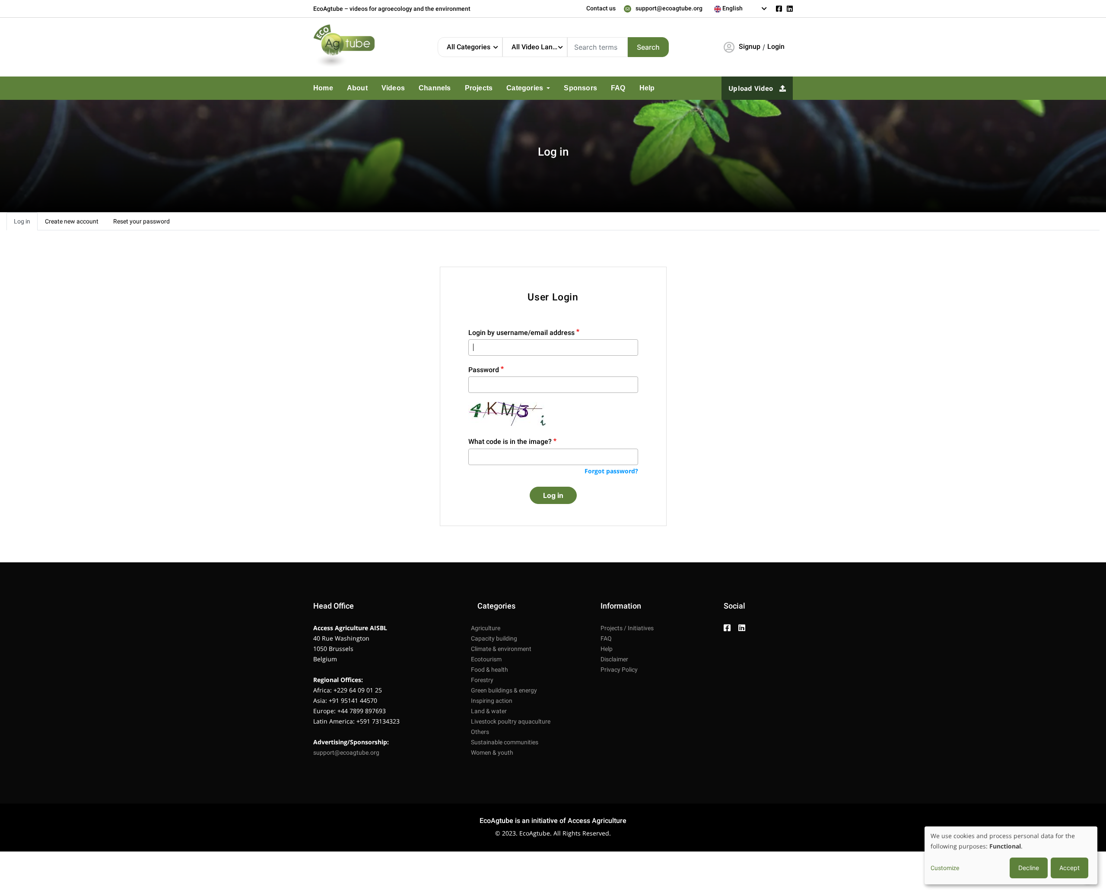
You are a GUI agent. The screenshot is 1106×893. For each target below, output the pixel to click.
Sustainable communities (504, 742)
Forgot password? (611, 471)
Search (648, 47)
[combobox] (741, 9)
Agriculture (485, 628)
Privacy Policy (619, 669)
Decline (1028, 867)
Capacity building (494, 638)
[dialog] (1011, 855)
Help (617, 88)
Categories (507, 88)
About (353, 88)
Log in (22, 221)
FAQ (591, 88)
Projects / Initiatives (627, 628)
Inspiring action (491, 700)
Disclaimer (614, 659)
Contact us (601, 8)
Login (776, 46)
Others (480, 731)
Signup (749, 46)
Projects (464, 88)
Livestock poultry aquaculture (510, 721)
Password (483, 370)
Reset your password (141, 221)
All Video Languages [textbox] (539, 47)
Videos (386, 88)
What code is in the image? (510, 441)
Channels (424, 88)
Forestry (482, 679)
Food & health (489, 669)
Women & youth (492, 752)
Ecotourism (486, 659)
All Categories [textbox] (468, 47)
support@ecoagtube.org (669, 8)
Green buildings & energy (504, 690)
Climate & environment (501, 648)
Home (322, 88)
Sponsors (557, 88)
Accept (1069, 867)
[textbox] (741, 8)
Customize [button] (945, 867)
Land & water (489, 711)
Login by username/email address (521, 332)
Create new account (72, 221)
